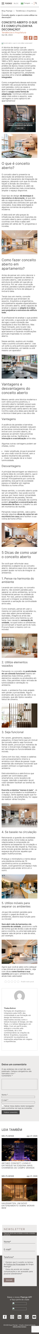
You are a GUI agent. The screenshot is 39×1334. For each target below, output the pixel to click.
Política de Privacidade (15, 1264)
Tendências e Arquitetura (26, 11)
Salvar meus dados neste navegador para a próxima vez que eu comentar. (18, 1107)
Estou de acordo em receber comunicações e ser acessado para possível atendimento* (18, 1271)
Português (26, 3)
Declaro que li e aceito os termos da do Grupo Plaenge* (19, 1264)
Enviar (9, 1280)
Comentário (7, 1076)
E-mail (5, 1100)
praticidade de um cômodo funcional (19, 672)
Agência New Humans (19, 1326)
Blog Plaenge (7, 11)
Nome (5, 1095)
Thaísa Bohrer (10, 1008)
